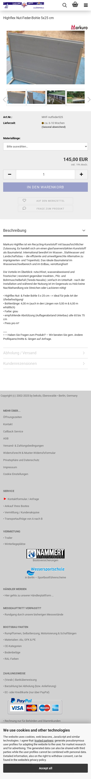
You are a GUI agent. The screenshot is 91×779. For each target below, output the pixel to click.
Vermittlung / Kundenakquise (22, 512)
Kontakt (7, 424)
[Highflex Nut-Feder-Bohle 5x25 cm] (46, 55)
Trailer (8, 537)
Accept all (45, 768)
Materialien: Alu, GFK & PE (20, 639)
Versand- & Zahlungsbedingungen (23, 445)
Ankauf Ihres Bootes (17, 506)
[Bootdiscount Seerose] (22, 5)
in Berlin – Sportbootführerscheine (45, 577)
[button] (9, 174)
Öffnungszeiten (12, 417)
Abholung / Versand (19, 353)
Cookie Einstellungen (15, 474)
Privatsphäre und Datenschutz (21, 460)
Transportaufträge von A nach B (24, 518)
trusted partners (44, 740)
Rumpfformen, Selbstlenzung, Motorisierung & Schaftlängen (40, 633)
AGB (5, 438)
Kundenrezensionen (20, 363)
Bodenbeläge (12, 652)
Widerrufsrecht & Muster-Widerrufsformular (29, 452)
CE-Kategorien (13, 646)
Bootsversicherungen (45, 560)
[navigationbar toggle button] (85, 5)
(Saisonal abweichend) (54, 127)
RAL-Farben (12, 658)
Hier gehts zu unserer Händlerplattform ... (29, 595)
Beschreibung (14, 230)
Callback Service (13, 431)
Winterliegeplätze (15, 544)
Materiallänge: (12, 138)
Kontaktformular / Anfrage (23, 499)
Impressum (10, 467)
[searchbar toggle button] (64, 5)
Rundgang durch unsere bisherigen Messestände (34, 614)
